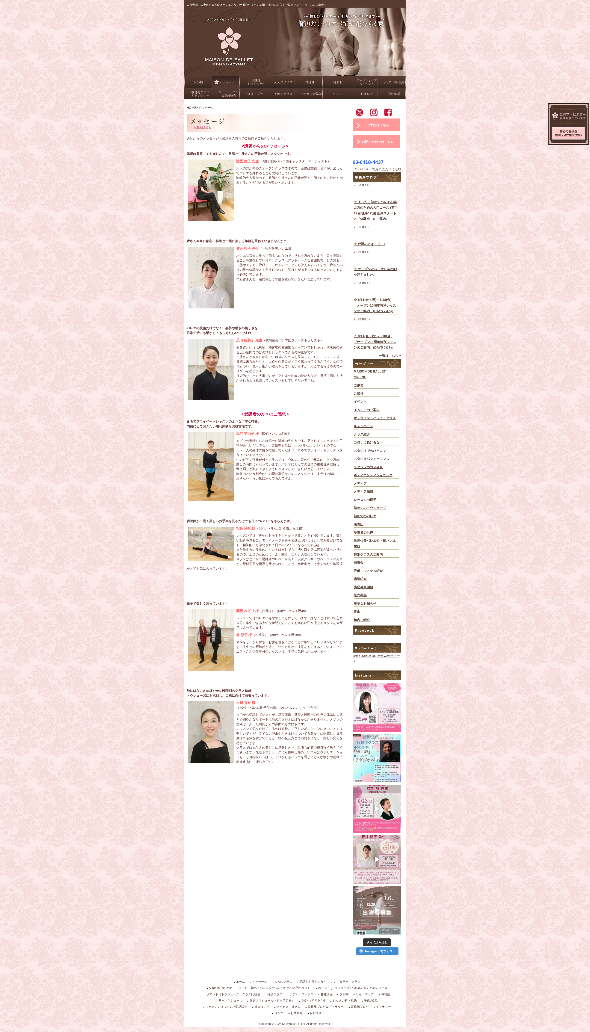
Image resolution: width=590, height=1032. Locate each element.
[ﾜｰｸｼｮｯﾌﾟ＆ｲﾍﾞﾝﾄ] (364, 82)
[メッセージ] (226, 82)
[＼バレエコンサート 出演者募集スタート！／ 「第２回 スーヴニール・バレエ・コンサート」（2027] (377, 910)
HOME (191, 107)
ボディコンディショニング (373, 475)
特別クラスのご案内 (368, 554)
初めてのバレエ (365, 516)
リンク (278, 1013)
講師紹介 (360, 579)
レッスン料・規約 (345, 1000)
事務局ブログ (360, 1006)
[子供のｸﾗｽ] (281, 93)
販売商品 (360, 595)
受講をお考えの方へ (312, 981)
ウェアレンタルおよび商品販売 (226, 1006)
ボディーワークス (301, 994)
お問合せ (297, 1013)
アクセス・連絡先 (289, 1006)
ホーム (240, 981)
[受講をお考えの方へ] (253, 82)
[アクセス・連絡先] (309, 93)
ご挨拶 (358, 393)
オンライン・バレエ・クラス (375, 418)
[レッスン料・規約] (392, 82)
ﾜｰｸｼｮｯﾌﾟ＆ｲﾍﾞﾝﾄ (314, 1000)
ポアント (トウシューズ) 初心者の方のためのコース (352, 988)
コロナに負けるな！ (368, 442)
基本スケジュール (230, 1000)
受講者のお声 (363, 532)
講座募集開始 (363, 587)
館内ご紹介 (362, 620)
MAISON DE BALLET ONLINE (370, 374)
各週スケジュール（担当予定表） (272, 1000)
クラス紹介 (362, 434)
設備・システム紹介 (368, 571)
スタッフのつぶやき (368, 467)
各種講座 (327, 994)
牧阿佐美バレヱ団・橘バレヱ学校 (375, 543)
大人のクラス (283, 981)
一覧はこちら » (390, 356)
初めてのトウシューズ (370, 508)
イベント (360, 401)
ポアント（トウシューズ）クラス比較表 (233, 994)
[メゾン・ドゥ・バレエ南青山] (295, 73)
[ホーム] (198, 82)
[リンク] (336, 93)
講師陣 (344, 994)
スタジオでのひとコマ (370, 450)
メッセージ (259, 981)
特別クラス (274, 994)
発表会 (358, 562)
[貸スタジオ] (253, 93)
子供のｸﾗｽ (371, 1000)
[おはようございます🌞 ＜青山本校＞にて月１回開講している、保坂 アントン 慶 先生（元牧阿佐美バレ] (377, 758)
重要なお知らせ (365, 603)
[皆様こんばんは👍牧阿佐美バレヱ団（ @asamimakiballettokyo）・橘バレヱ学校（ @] (377, 707)
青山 (357, 611)
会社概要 (316, 1013)
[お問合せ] (364, 93)
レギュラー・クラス (346, 981)
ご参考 (358, 385)
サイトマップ (365, 994)
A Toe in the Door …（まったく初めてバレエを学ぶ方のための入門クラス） (260, 988)
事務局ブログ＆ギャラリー (326, 1006)
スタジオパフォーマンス (371, 459)
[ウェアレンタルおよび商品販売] (226, 93)
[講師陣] (309, 82)
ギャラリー (383, 1006)
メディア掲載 (363, 491)
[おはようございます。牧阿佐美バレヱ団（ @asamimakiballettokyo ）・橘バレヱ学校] (377, 859)
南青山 (358, 524)
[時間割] (336, 82)
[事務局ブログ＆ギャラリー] (198, 93)
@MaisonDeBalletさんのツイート (376, 658)
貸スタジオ (261, 1006)
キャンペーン (363, 426)
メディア (360, 483)
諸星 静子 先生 (247, 161)
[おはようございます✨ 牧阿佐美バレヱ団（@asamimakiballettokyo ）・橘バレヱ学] (377, 809)
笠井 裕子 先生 (247, 248)
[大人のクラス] (281, 82)
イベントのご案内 (367, 410)
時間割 (385, 994)
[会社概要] (392, 93)
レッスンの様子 (365, 500)
